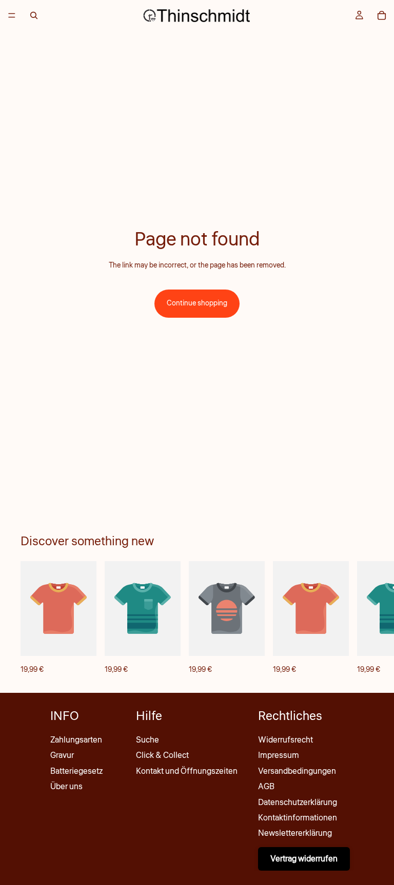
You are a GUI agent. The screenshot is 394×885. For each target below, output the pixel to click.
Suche (147, 740)
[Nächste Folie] (362, 618)
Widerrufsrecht (285, 740)
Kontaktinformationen (297, 818)
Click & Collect (162, 755)
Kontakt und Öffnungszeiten (187, 771)
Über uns (66, 786)
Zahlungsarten (76, 740)
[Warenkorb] (381, 15)
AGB (266, 786)
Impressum (278, 755)
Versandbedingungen (297, 771)
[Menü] (12, 15)
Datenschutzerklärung (297, 802)
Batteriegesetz (76, 771)
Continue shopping (197, 303)
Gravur (62, 755)
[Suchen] (34, 15)
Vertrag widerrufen (304, 859)
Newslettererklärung (295, 833)
